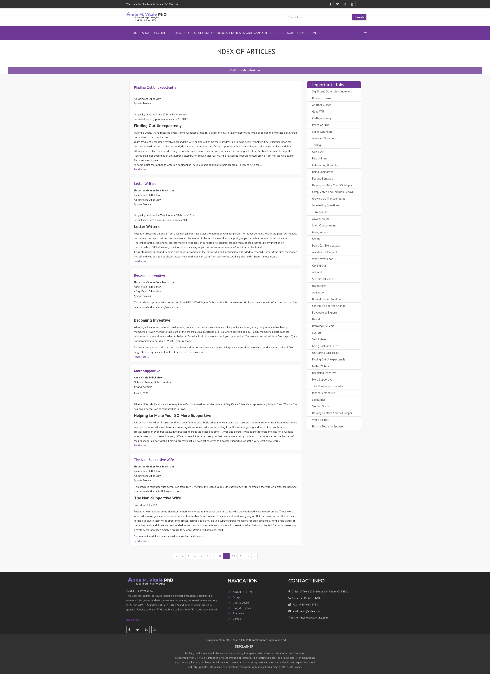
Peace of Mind (320, 125)
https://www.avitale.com (313, 617)
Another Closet (321, 105)
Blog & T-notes (242, 608)
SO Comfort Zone (322, 279)
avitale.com (258, 640)
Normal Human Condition (327, 299)
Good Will (318, 111)
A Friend (317, 272)
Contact (316, 33)
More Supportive (322, 379)
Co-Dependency (321, 118)
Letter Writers (320, 366)
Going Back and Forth (325, 346)
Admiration (318, 292)
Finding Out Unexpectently (328, 359)
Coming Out (319, 265)
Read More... (141, 169)
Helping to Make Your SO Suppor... (333, 185)
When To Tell (320, 420)
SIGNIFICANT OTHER (257, 33)
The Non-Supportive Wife (327, 386)
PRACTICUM (286, 33)
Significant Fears (322, 131)
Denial (316, 319)
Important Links (328, 85)
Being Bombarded (322, 172)
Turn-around (319, 212)
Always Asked (320, 219)
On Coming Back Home (325, 353)
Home (135, 33)
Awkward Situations (324, 138)
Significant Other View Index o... (332, 91)
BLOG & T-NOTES (229, 33)
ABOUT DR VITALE (155, 33)
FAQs (301, 33)
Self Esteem (319, 339)
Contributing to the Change (328, 306)
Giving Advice (320, 232)
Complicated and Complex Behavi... (333, 192)
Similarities (319, 399)
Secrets (317, 332)
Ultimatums (319, 286)
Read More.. (133, 620)
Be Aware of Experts (325, 312)
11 (241, 556)
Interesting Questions (325, 205)
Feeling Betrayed (322, 178)
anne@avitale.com (310, 611)
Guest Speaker (241, 602)
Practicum (238, 613)
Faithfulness (320, 158)
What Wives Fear (322, 259)
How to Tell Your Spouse (327, 426)
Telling (316, 145)
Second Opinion (321, 406)
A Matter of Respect (324, 252)
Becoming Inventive (324, 373)
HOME (232, 70)
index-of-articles (250, 70)
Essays (236, 597)
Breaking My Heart (323, 326)
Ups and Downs (321, 98)
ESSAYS (178, 33)
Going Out (318, 152)
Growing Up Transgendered (328, 198)
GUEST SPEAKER (200, 33)
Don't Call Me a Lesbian (326, 245)
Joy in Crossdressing (324, 225)
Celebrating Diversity (325, 165)
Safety (316, 239)
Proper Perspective (323, 393)
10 (233, 556)
